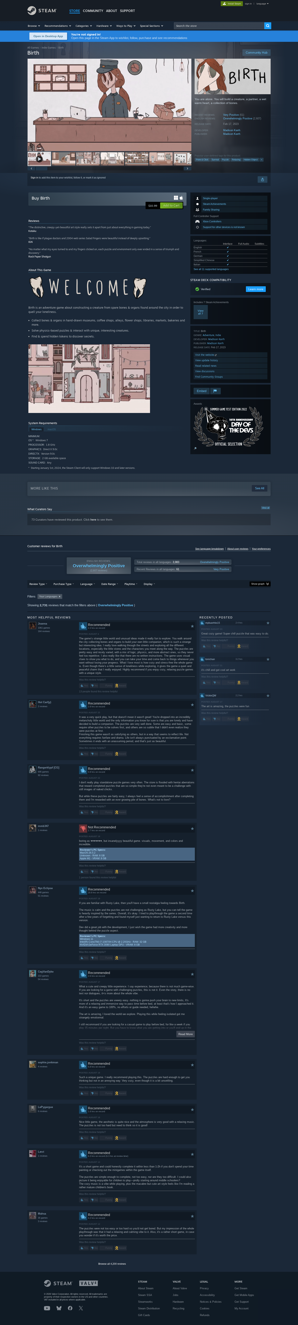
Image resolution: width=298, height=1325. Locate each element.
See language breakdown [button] (209, 548)
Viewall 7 (201, 312)
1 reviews (42, 830)
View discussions (204, 371)
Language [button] (86, 584)
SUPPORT (127, 11)
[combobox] (219, 25)
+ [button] (261, 159)
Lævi (41, 1151)
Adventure (208, 335)
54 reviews (43, 979)
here (93, 519)
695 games (43, 772)
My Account (242, 1308)
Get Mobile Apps (244, 1295)
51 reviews (43, 896)
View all (265, 508)
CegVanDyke (46, 971)
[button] (34, 25)
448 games (43, 892)
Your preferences (261, 548)
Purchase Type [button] (62, 584)
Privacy (204, 1288)
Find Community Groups (209, 376)
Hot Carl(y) (44, 702)
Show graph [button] (258, 584)
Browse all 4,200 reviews (112, 1263)
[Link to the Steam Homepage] (42, 14)
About (111, 11)
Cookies (204, 1308)
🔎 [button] (195, 448)
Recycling (178, 1308)
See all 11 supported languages (211, 269)
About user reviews (237, 548)
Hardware (178, 1301)
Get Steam (241, 1288)
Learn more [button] (255, 289)
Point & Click (202, 159)
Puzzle (225, 159)
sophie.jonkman (48, 1062)
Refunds (205, 1315)
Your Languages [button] (48, 596)
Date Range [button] (108, 584)
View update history (206, 360)
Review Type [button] (37, 584)
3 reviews (42, 1221)
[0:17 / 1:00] (109, 105)
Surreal (215, 159)
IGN (30, 241)
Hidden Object (251, 159)
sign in (248, 3)
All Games (33, 47)
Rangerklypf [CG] (48, 767)
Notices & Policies (211, 1301)
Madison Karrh (231, 130)
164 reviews (44, 631)
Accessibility (207, 1295)
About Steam (145, 1288)
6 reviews (42, 1111)
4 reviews (42, 1066)
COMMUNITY (93, 11)
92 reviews (43, 775)
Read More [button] (185, 1034)
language (261, 3)
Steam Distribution (149, 1308)
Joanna (42, 623)
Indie (218, 335)
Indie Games (49, 47)
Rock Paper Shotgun (39, 256)
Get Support (242, 1301)
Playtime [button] (129, 584)
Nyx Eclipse (45, 888)
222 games (43, 976)
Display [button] (148, 584)
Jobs (175, 1295)
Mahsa (42, 1213)
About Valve (180, 1288)
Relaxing (236, 159)
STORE (74, 11)
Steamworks (145, 1301)
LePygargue (45, 1107)
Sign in (34, 177)
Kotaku (32, 230)
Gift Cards (144, 1315)
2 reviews (42, 706)
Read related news (206, 365)
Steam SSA (145, 1295)
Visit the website (205, 354)
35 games (43, 1218)
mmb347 (43, 826)
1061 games (44, 628)
